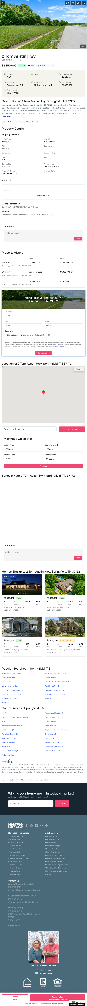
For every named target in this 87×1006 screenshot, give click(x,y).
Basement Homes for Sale (11, 694)
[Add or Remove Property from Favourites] (84, 3)
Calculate (43, 466)
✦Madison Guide (14, 871)
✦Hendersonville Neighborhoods (56, 865)
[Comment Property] (67, 3)
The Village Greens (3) (10, 734)
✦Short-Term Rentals (52, 852)
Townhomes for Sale (9, 678)
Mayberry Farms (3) (9, 738)
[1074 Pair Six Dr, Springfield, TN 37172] (22, 584)
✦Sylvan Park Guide (15, 846)
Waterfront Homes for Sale (54, 690)
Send (78, 239)
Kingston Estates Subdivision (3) (56, 730)
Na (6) (4, 721)
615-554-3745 (15, 899)
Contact (15, 998)
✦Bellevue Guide (14, 868)
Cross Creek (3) (50, 734)
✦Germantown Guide (15, 842)
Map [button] (78, 369)
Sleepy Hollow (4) (8, 730)
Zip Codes (5, 703)
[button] (26, 825)
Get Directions (72, 429)
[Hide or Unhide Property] (73, 3)
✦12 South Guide (14, 839)
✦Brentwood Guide (15, 865)
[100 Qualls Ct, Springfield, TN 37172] (65, 584)
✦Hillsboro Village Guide (16, 855)
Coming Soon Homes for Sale (12, 690)
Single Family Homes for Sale (55, 673)
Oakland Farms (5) (52, 721)
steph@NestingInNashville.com (23, 902)
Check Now (62, 803)
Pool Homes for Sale (52, 686)
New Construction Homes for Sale (57, 682)
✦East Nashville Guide (16, 836)
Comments (9, 331)
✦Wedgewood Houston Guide (18, 858)
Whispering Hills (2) (52, 742)
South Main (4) (50, 726)
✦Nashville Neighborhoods (54, 855)
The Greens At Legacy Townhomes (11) (16, 717)
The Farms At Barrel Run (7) (55, 717)
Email (7, 321)
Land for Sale (6, 682)
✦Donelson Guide (14, 874)
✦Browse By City (51, 836)
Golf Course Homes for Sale (55, 694)
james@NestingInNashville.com (24, 890)
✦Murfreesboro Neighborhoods (56, 871)
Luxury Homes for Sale (10, 686)
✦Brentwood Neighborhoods (55, 858)
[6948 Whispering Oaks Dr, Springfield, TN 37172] (65, 627)
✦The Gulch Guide (14, 852)
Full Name (8, 312)
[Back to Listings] (3, 3)
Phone (47, 321)
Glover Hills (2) (50, 738)
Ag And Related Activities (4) (12, 726)
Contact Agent (43, 353)
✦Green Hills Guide (15, 861)
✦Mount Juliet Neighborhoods (55, 868)
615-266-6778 (15, 910)
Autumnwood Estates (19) (54, 713)
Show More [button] (42, 195)
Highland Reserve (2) (9, 742)
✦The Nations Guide (15, 849)
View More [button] (6, 116)
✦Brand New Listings (52, 846)
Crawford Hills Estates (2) (54, 747)
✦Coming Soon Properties (54, 849)
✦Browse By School (52, 839)
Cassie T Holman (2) (52, 751)
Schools (48, 698)
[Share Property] (78, 3)
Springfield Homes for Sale (11, 673)
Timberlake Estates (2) (10, 751)
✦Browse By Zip (50, 842)
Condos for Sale (50, 678)
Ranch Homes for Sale (10, 698)
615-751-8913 (14, 887)
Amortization (50, 455)
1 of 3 (83, 46)
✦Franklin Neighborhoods (54, 861)
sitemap (48, 874)
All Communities (8, 755)
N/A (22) (5, 713)
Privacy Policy (59, 347)
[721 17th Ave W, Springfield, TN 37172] (22, 627)
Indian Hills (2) (7, 747)
